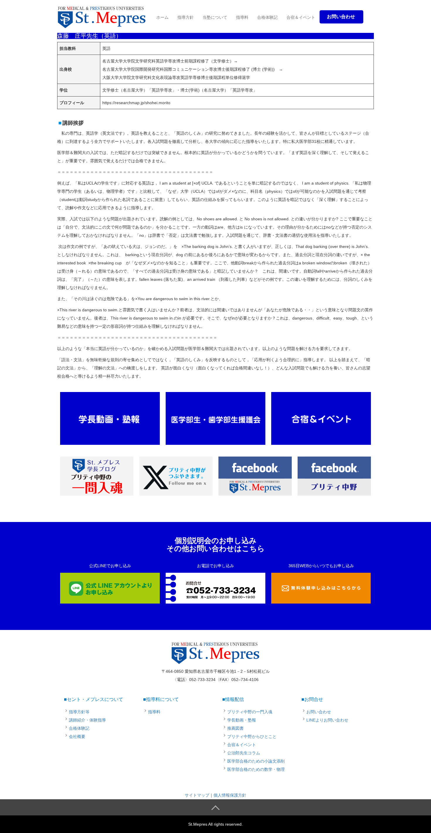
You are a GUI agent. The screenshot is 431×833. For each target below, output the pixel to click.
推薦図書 (235, 728)
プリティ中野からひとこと (251, 736)
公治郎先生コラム (243, 753)
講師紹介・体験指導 (87, 720)
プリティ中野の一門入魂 (249, 711)
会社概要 (77, 736)
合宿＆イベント (300, 17)
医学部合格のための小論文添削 (256, 761)
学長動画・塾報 (241, 720)
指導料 (242, 17)
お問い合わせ (318, 711)
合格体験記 (267, 17)
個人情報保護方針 (229, 795)
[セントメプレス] (101, 16)
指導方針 (185, 17)
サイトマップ (197, 795)
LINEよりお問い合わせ (327, 720)
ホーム (162, 17)
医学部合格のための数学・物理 (256, 769)
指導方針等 (79, 711)
